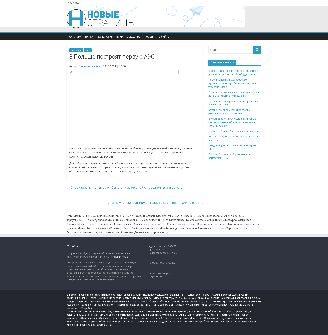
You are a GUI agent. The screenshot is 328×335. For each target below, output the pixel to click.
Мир (120, 36)
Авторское (76, 50)
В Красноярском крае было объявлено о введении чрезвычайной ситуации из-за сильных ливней (232, 122)
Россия (149, 36)
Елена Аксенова (89, 66)
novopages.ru (120, 256)
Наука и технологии (99, 36)
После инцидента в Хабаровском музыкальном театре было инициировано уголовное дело (232, 83)
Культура (75, 36)
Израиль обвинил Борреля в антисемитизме (234, 131)
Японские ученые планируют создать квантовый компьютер (153, 203)
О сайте (164, 36)
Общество (134, 36)
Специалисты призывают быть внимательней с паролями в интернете (124, 187)
